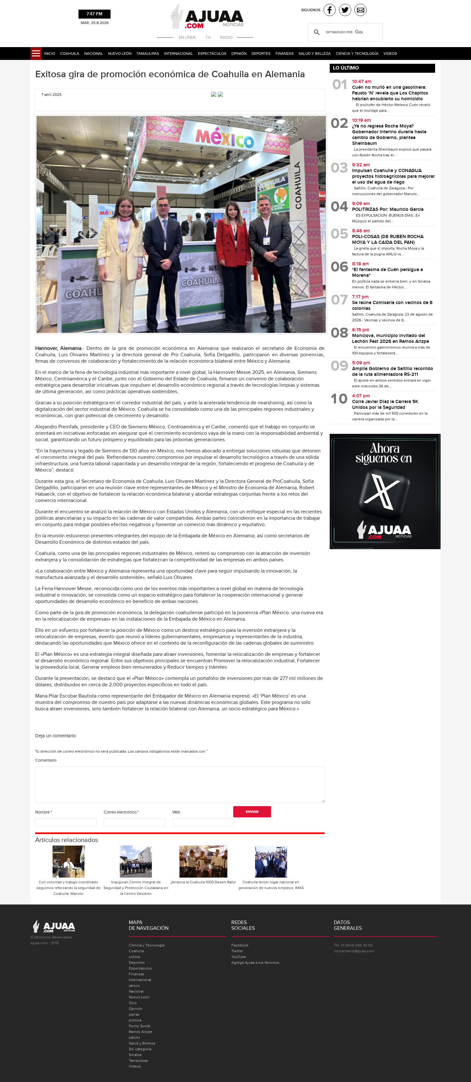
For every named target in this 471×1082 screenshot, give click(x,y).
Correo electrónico (121, 812)
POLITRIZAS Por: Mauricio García (388, 209)
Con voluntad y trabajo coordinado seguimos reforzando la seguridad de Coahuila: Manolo (69, 888)
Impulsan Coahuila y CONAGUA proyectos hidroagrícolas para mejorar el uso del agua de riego (393, 176)
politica (135, 1020)
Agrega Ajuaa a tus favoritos (255, 962)
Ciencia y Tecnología (357, 53)
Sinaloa (135, 1055)
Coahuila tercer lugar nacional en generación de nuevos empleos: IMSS (271, 885)
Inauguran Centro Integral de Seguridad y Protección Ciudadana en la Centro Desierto (135, 888)
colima (134, 956)
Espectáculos (212, 53)
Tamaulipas (147, 53)
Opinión (238, 53)
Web (176, 812)
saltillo (134, 1037)
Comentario (45, 760)
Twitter (237, 951)
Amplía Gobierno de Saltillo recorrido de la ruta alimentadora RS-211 (392, 371)
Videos (390, 53)
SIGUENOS (310, 10)
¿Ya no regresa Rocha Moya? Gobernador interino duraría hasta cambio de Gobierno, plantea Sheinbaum (389, 134)
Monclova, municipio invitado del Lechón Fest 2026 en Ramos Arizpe (390, 338)
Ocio (133, 1003)
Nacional (93, 53)
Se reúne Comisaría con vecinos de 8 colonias (392, 305)
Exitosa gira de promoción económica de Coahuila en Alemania (170, 74)
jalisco (134, 985)
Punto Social (139, 1026)
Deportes (261, 53)
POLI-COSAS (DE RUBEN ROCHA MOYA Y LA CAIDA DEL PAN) (388, 239)
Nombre (43, 812)
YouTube (238, 956)
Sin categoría (140, 1049)
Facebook (239, 945)
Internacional (178, 53)
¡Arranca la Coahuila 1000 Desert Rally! (203, 882)
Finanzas (284, 53)
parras (134, 1014)
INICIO (49, 53)
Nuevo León (119, 53)
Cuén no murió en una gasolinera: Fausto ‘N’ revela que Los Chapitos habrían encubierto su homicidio (390, 93)
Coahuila (69, 53)
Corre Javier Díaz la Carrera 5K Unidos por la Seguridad (385, 404)
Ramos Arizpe (141, 1031)
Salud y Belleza (315, 53)
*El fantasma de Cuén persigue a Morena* (387, 272)
